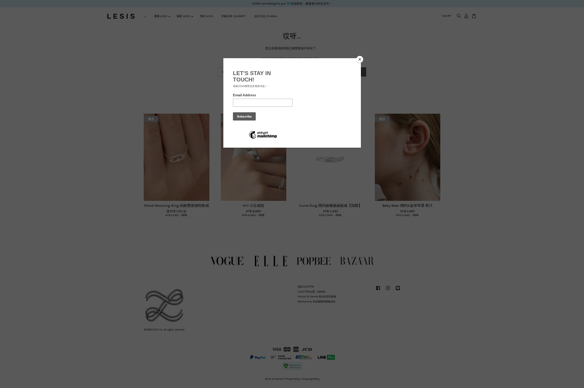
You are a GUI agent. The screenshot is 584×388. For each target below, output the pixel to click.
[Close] (359, 59)
